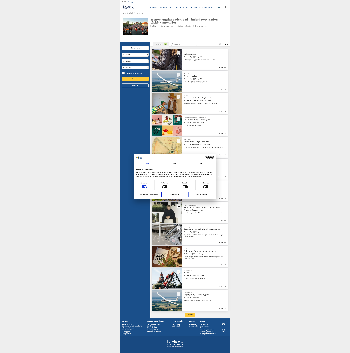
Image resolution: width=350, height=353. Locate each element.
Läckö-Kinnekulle (128, 13)
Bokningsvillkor (193, 326)
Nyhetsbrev (175, 328)
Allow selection (175, 194)
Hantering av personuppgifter (205, 325)
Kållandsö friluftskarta (154, 332)
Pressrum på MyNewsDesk (176, 325)
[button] (135, 26)
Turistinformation (127, 324)
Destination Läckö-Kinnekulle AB (132, 326)
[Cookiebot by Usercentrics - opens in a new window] (206, 157)
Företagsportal (126, 332)
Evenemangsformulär (206, 332)
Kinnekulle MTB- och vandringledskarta (153, 329)
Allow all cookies (201, 194)
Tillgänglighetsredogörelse (208, 333)
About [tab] (202, 163)
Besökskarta (151, 326)
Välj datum (136, 48)
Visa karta (225, 44)
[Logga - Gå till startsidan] (129, 7)
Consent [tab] (147, 163)
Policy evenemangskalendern (207, 329)
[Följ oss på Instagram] (223, 330)
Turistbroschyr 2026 (153, 324)
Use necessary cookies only (149, 194)
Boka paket (192, 324)
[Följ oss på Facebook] (223, 324)
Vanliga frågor (126, 333)
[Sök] (225, 7)
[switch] (164, 186)
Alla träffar (160, 44)
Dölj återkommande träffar (134, 73)
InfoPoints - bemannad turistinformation (129, 329)
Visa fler (190, 315)
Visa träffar (135, 79)
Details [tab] (175, 163)
